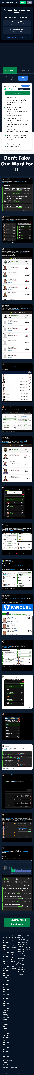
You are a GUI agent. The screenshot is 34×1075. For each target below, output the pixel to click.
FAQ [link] (27, 940)
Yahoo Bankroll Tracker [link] (21, 965)
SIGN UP (23, 2)
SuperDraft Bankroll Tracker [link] (21, 958)
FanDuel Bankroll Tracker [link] (21, 951)
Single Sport (11, 78)
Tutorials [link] (29, 943)
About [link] (28, 945)
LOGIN (29, 2)
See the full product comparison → (17, 37)
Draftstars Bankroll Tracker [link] (21, 972)
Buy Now (18, 93)
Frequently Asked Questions (17, 922)
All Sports (23, 78)
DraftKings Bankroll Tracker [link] (21, 944)
